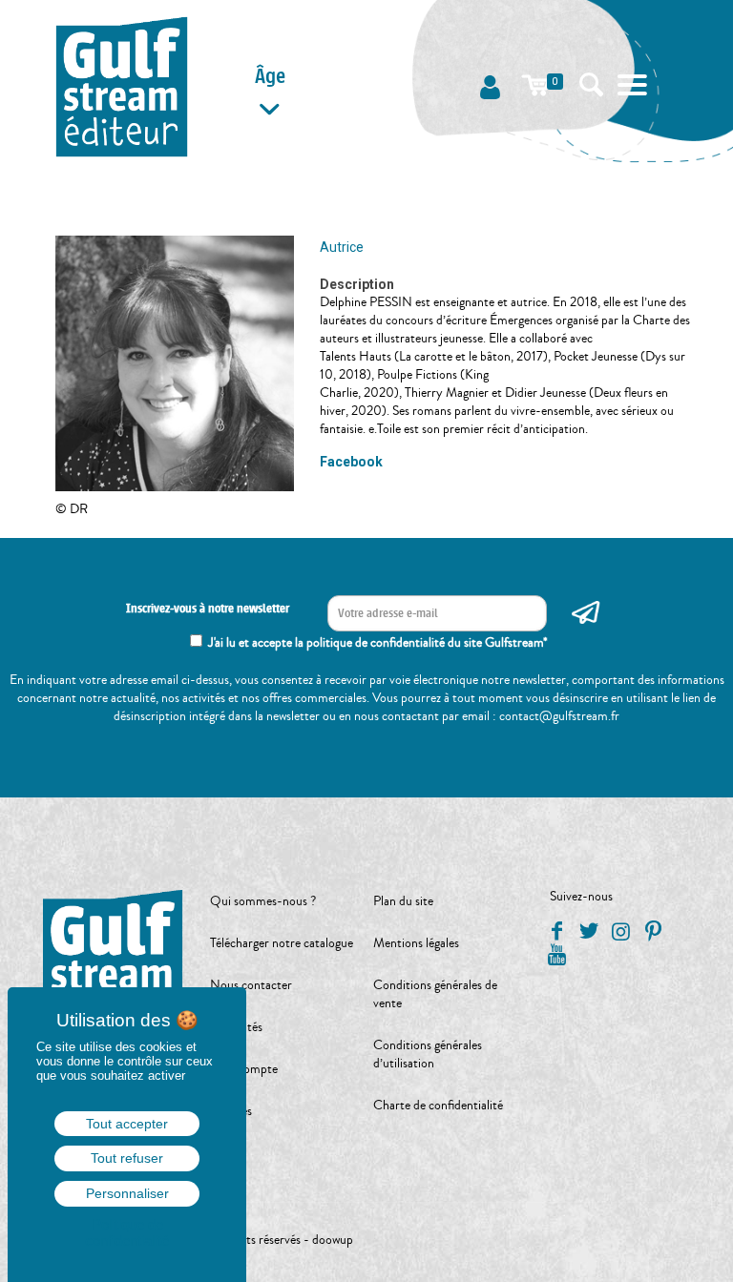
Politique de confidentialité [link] (127, 1232)
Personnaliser (127, 1193)
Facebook (351, 461)
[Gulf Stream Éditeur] (121, 86)
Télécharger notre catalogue (281, 943)
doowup (332, 1240)
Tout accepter (127, 1123)
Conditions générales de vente (435, 994)
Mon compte (244, 1069)
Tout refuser (127, 1158)
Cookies (231, 1111)
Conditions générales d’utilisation (427, 1054)
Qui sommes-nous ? (263, 901)
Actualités (236, 1027)
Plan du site (403, 901)
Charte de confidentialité (438, 1105)
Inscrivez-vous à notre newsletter (207, 608)
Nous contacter (251, 985)
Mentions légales (416, 943)
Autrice (342, 247)
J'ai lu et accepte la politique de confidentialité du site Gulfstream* (378, 642)
